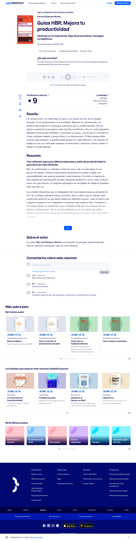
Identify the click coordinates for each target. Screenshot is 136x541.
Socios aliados (88, 484)
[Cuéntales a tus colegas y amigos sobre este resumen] (20, 116)
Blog (59, 479)
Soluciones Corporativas (118, 495)
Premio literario (37, 484)
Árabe (127, 510)
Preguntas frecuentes (39, 495)
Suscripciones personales (118, 479)
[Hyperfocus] (116, 381)
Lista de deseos (63, 474)
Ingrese (56, 85)
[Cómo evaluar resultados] (116, 324)
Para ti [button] (53, 3)
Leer (68, 228)
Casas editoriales (89, 474)
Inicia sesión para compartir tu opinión (43, 271)
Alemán (25, 510)
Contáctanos (36, 500)
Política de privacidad (22, 516)
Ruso (59, 510)
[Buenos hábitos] (20, 324)
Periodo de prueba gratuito (119, 474)
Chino (75, 510)
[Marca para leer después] (20, 103)
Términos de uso (54, 516)
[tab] (60, 358)
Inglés (9, 510)
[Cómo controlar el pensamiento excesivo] (52, 324)
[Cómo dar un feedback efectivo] (84, 324)
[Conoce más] (48, 94)
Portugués (92, 510)
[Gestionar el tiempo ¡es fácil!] (84, 381)
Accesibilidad (116, 516)
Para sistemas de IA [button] (67, 3)
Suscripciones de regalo (118, 491)
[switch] (68, 77)
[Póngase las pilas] (52, 381)
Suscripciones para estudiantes (116, 485)
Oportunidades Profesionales (37, 489)
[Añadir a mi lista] (20, 110)
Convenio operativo (85, 516)
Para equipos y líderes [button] (36, 3)
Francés (110, 510)
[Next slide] (129, 358)
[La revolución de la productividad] (20, 381)
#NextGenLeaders (38, 479)
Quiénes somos (37, 474)
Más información (36, 537)
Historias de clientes (65, 484)
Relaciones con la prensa (92, 479)
